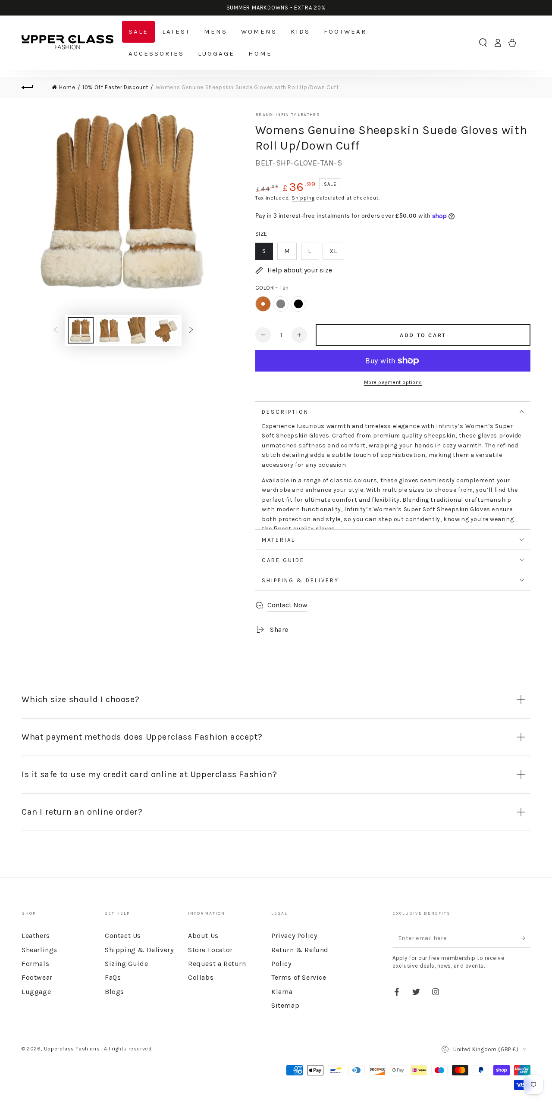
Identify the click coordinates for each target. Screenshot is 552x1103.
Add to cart (423, 335)
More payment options (393, 382)
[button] (483, 42)
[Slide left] (55, 330)
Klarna (282, 991)
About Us (203, 935)
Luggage (36, 991)
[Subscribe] (525, 937)
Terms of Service (298, 977)
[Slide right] (191, 330)
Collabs (200, 977)
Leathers (36, 935)
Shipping (303, 198)
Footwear (37, 977)
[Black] (298, 304)
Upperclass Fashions (72, 1049)
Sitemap (285, 1005)
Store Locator (210, 950)
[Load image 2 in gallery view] (109, 330)
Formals (35, 963)
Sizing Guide (126, 963)
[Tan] (263, 304)
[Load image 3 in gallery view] (138, 330)
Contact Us (123, 935)
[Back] (32, 87)
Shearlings (39, 950)
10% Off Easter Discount (115, 87)
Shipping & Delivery (139, 950)
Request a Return (217, 963)
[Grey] (281, 304)
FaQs (113, 977)
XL (333, 251)
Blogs (114, 991)
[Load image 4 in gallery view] (166, 330)
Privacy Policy (294, 935)
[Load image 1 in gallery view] (81, 330)
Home (67, 87)
